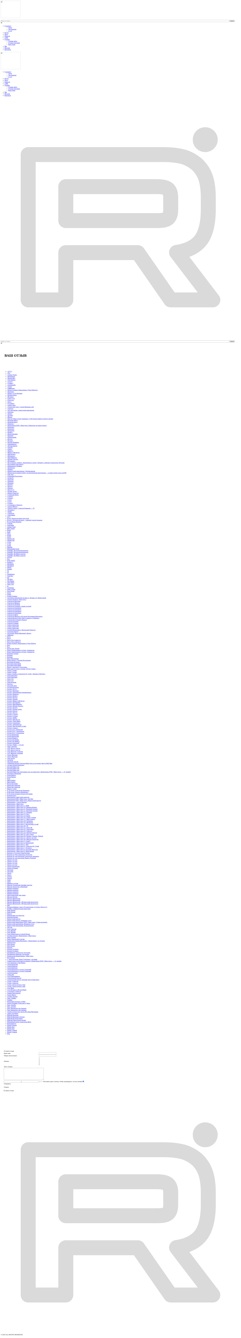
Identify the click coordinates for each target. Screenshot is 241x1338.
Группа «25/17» (12, 689)
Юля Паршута (11, 1023)
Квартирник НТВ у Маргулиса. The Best (20, 799)
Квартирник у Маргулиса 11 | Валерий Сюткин (22, 809)
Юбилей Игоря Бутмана (15, 1018)
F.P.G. (9, 533)
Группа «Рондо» (12, 711)
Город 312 (10, 679)
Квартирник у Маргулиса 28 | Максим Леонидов (22, 839)
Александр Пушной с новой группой (19, 606)
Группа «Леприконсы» (14, 724)
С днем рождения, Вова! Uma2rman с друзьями (22, 959)
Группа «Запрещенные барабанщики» (19, 692)
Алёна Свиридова (13, 625)
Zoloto (9, 594)
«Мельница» (11, 456)
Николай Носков (12, 917)
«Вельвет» (10, 397)
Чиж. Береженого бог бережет (16, 1008)
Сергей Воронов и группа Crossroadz (19, 971)
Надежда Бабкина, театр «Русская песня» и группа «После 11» (27, 907)
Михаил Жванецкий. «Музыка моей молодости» (22, 902)
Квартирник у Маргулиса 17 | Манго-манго (21, 819)
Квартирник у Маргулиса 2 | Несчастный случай (22, 824)
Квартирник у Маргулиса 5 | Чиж (18, 844)
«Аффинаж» (11, 388)
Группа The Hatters (13, 740)
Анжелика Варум (12, 631)
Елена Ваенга (11, 775)
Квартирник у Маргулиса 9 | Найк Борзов (20, 851)
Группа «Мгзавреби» (14, 702)
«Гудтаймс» (11, 403)
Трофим (9, 1000)
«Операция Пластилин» (15, 476)
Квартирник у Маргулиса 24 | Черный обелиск (22, 832)
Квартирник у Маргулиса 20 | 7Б (17, 826)
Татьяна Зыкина (12, 996)
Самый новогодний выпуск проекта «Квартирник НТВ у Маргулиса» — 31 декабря (34, 961)
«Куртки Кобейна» (13, 442)
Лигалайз (10, 870)
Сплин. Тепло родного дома (16, 985)
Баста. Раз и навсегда (14, 640)
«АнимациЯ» (11, 385)
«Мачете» (10, 451)
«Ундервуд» (11, 510)
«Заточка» (10, 412)
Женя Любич (11, 780)
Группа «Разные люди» (14, 709)
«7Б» (8, 373)
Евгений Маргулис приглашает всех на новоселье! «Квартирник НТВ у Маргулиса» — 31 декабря (39, 772)
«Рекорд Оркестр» (13, 493)
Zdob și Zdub (11, 589)
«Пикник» (10, 481)
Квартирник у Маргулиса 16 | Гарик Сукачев (21, 817)
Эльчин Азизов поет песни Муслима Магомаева (22, 1012)
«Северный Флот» (13, 495)
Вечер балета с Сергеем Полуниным (19, 660)
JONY (9, 537)
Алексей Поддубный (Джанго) (17, 620)
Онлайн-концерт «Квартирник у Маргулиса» (21, 936)
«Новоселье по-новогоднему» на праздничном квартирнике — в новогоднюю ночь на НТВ (36, 473)
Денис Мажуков (12, 755)
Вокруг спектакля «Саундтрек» (17, 667)
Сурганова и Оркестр (14, 991)
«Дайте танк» (11, 405)
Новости (7, 36)
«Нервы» (10, 469)
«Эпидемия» (11, 515)
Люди (10, 27)
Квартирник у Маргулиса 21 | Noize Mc (19, 827)
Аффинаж (10, 635)
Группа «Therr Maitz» (14, 721)
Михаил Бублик (12, 897)
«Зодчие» (10, 415)
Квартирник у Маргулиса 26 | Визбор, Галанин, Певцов (25, 836)
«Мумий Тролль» (12, 459)
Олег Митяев (11, 930)
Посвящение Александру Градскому (18, 952)
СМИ (6, 38)
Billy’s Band (11, 528)
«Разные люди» (12, 491)
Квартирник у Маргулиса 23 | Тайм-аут (19, 831)
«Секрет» (10, 496)
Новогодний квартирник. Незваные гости (20, 924)
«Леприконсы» (12, 444)
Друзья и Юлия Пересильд (15, 765)
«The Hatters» (11, 380)
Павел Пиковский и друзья (15, 939)
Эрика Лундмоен (12, 1013)
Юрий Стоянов (12, 1030)
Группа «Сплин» (12, 716)
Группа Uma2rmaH (13, 743)
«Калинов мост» (12, 422)
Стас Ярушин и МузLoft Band (16, 990)
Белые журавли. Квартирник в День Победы (21, 643)
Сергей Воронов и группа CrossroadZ (19, 969)
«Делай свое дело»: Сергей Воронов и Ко (20, 407)
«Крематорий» (12, 437)
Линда (9, 873)
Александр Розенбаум (14, 608)
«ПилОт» (10, 484)
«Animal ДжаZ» (12, 375)
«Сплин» (10, 503)
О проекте (8, 26)
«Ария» (9, 386)
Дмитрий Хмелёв (12, 762)
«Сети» (9, 500)
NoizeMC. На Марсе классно (16, 554)
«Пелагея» (10, 479)
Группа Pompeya (12, 738)
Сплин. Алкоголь (12, 981)
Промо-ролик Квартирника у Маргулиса (20, 956)
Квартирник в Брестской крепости (18, 797)
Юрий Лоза (10, 1027)
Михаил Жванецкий (13, 898)
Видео (7, 33)
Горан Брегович (12, 675)
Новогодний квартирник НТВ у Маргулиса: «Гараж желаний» (27, 922)
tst (7, 586)
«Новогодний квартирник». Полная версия (21, 471)
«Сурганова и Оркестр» (14, 505)
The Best (10, 579)
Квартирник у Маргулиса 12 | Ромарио (19, 812)
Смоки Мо (10, 974)
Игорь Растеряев (12, 783)
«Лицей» (10, 447)
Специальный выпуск (14, 978)
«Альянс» (10, 383)
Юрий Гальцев (12, 1025)
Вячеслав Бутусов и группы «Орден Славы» (21, 669)
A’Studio (9, 523)
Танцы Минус (11, 995)
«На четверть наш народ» (15, 464)
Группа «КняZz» (12, 696)
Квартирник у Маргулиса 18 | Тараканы (20, 821)
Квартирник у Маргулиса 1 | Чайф (18, 805)
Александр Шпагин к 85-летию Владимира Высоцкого (25, 616)
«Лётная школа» (12, 446)
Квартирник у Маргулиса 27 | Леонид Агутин (22, 838)
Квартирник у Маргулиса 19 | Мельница (20, 822)
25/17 (9, 517)
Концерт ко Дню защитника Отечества (19, 854)
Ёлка (8, 778)
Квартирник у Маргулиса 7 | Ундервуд (19, 848)
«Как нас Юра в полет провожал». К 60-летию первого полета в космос (30, 419)
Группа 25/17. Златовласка (15, 731)
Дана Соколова (12, 746)
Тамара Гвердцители (13, 993)
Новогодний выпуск (13, 919)
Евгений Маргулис (13, 767)
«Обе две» (10, 474)
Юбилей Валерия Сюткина (16, 1017)
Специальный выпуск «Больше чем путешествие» (23, 979)
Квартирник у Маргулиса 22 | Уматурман (20, 829)
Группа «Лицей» (12, 699)
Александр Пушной (13, 604)
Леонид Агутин (12, 860)
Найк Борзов (11, 910)
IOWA (9, 535)
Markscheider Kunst (13, 549)
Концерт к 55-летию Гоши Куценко (18, 853)
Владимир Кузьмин (13, 662)
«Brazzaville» (11, 378)
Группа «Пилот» (12, 707)
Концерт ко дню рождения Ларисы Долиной (21, 858)
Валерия (10, 655)
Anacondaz (10, 525)
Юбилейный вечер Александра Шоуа (19, 1022)
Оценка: (6, 1061)
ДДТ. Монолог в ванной (15, 751)
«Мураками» (11, 461)
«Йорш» (9, 417)
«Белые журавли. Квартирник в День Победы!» (22, 390)
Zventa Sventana (12, 596)
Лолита (9, 876)
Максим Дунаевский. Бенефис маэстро (19, 885)
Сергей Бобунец (12, 966)
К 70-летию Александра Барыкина (18, 790)
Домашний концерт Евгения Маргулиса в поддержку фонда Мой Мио (29, 763)
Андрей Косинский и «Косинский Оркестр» (21, 630)
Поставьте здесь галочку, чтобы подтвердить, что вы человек (62, 1081)
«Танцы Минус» (12, 506)
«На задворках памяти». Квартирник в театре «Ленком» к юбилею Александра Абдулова (35, 462)
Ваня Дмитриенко (13, 658)
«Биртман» (10, 392)
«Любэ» (9, 449)
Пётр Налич (11, 944)
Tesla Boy (10, 576)
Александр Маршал (13, 603)
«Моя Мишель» (12, 457)
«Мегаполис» (11, 454)
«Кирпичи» (11, 430)
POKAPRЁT (11, 560)
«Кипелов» (10, 427)
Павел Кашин (11, 937)
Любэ (9, 880)
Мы (6, 46)
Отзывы (7, 39)
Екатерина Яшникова (14, 773)
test (8, 577)
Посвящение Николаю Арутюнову (18, 954)
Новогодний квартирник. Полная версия (20, 925)
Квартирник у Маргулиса (15, 804)
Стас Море (10, 988)
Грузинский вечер (13, 687)
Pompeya (10, 562)
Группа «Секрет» (12, 714)
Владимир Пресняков (14, 664)
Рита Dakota (11, 958)
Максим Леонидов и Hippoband (17, 887)
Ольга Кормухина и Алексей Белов (18, 934)
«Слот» (9, 501)
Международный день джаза (16, 895)
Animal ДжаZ (11, 527)
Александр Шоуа (12, 615)
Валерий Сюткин (12, 653)
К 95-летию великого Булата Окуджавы (20, 794)
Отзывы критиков (14, 43)
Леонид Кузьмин (12, 868)
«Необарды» (11, 468)
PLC (8, 559)
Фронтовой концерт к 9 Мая (16, 1001)
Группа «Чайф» (12, 718)
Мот (8, 905)
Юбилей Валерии (12, 1015)
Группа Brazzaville (13, 736)
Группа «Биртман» (13, 691)
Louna (9, 545)
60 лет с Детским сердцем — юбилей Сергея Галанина (24, 520)
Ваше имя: (7, 1053)
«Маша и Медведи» (13, 452)
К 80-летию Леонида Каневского (17, 792)
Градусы (10, 684)
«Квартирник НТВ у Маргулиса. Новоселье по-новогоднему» (27, 425)
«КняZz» (10, 432)
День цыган (11, 758)
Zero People (10, 591)
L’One (9, 542)
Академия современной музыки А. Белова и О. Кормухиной (26, 598)
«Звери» (9, 413)
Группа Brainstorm (13, 735)
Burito (9, 530)
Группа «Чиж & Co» (13, 719)
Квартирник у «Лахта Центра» (17, 802)
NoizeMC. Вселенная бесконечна (17, 550)
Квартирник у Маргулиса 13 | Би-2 (18, 814)
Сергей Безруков (12, 964)
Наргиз (9, 914)
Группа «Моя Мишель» (14, 704)
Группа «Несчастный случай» (16, 726)
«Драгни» (10, 408)
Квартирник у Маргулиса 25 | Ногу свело (20, 834)
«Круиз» (10, 439)
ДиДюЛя (10, 760)
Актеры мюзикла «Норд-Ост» (16, 599)
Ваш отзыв (11, 44)
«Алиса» (10, 381)
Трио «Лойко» (11, 998)
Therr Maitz (10, 582)
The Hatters (10, 581)
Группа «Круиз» (12, 697)
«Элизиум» (10, 513)
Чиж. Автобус (11, 1005)
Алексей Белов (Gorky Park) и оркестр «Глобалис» (23, 618)
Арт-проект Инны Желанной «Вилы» (19, 633)
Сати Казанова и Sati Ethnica (16, 963)
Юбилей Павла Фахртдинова (16, 1020)
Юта (8, 1034)
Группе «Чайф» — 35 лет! (15, 745)
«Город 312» (11, 398)
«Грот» (9, 402)
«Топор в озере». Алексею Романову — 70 (20, 508)
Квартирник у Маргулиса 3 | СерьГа (18, 841)
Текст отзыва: (8, 1066)
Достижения (12, 29)
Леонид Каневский (13, 866)
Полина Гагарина (12, 949)
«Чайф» (9, 511)
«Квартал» (10, 424)
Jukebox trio (10, 539)
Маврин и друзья (12, 883)
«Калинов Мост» (12, 420)
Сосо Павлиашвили (13, 976)
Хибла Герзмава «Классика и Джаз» (18, 1003)
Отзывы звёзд (12, 41)
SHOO (9, 567)
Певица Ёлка (11, 942)
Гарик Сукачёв (12, 670)
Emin (8, 532)
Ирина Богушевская (13, 785)
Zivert (9, 593)
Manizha (9, 547)
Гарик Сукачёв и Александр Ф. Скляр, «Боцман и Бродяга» (26, 674)
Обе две (9, 927)
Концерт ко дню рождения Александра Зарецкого (23, 856)
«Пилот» (10, 486)
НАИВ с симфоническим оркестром (19, 909)
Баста (9, 637)
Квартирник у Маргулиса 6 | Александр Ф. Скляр (23, 846)
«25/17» (9, 371)
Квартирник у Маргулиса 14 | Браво (18, 816)
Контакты (8, 49)
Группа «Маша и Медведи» (16, 701)
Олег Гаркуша (11, 929)
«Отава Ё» (10, 478)
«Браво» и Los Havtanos (14, 393)
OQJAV (9, 557)
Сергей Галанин (12, 973)
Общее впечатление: (10, 1056)
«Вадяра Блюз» (12, 395)
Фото (6, 34)
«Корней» (10, 435)
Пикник (9, 947)
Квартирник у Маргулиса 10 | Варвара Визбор (22, 807)
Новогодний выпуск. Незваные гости (19, 920)
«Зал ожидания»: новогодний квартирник (20, 410)
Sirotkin (9, 569)
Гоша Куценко (11, 682)
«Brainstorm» (11, 376)
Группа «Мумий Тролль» (15, 706)
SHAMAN (10, 564)
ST (8, 571)
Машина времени (12, 888)
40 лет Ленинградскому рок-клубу (18, 518)
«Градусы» (10, 400)
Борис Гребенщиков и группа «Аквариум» (21, 650)
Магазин (7, 48)
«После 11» (10, 490)
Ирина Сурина (12, 789)
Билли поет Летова (13, 648)
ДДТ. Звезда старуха (13, 748)
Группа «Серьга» (12, 728)
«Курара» (10, 441)
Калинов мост (11, 795)
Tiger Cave (10, 584)
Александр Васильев (14, 601)
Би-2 (8, 645)
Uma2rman (10, 588)
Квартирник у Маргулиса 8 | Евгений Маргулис (22, 849)
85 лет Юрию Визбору (14, 522)
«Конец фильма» (12, 434)
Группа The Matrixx (13, 741)
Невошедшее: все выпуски (15, 915)
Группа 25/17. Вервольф (15, 729)
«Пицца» (10, 488)
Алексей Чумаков (12, 621)
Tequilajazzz (11, 574)
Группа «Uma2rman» (13, 723)
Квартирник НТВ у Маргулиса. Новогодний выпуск (24, 800)
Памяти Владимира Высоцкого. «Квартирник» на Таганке (26, 941)
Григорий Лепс (12, 686)
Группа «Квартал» (13, 694)
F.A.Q (10, 31)
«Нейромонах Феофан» (14, 466)
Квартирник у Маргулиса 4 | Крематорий (20, 843)
